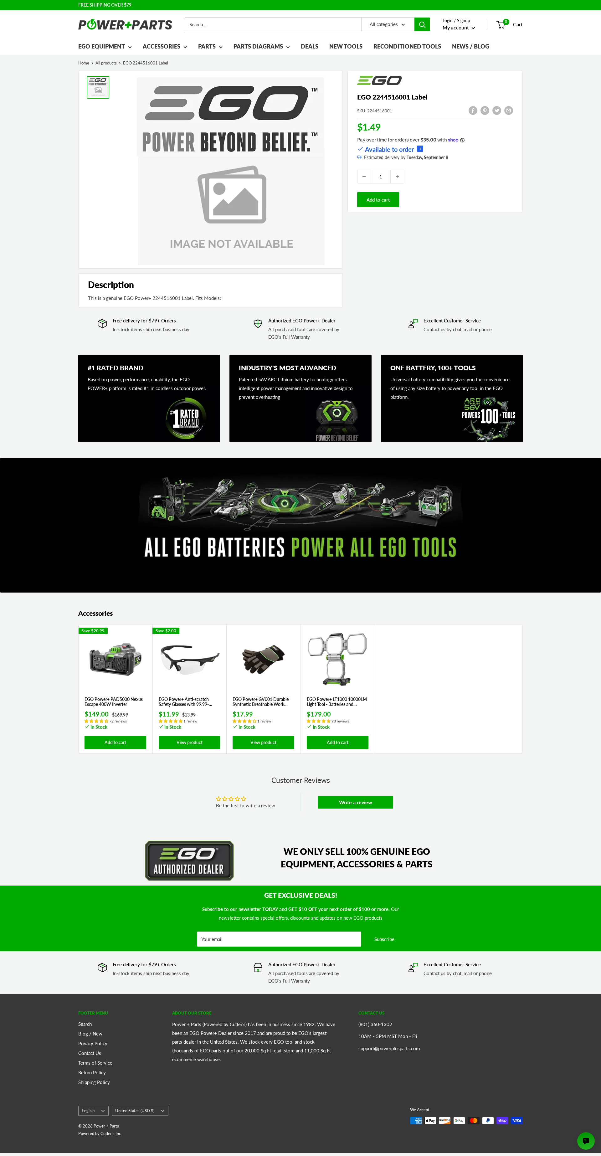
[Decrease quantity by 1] (364, 176)
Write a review (355, 802)
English (88, 1110)
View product (190, 742)
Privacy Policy (92, 1043)
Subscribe (384, 939)
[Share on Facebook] (473, 110)
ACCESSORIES (161, 46)
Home (83, 62)
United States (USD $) (134, 1110)
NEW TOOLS (345, 46)
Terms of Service (95, 1063)
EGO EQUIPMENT (101, 46)
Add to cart (378, 200)
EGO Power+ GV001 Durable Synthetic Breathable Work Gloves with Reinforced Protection (261, 702)
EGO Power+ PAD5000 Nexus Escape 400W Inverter (114, 702)
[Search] (422, 24)
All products (106, 62)
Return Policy (92, 1072)
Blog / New (90, 1033)
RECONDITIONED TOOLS (407, 46)
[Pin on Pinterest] (484, 110)
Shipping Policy (94, 1082)
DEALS (309, 46)
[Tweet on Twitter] (496, 110)
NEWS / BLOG (470, 46)
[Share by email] (508, 110)
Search (85, 1024)
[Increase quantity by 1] (397, 176)
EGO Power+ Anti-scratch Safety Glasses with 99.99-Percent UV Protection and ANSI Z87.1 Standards (184, 702)
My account (456, 27)
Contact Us (89, 1053)
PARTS (207, 46)
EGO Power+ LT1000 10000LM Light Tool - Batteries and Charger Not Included (337, 702)
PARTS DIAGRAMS (258, 46)
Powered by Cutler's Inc (99, 1133)
